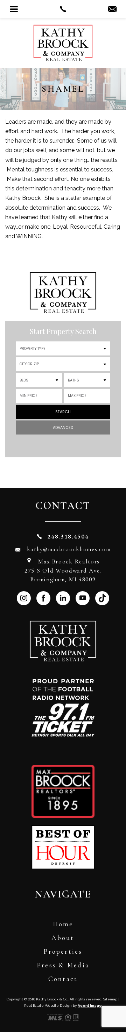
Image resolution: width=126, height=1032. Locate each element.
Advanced (63, 427)
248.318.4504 (68, 536)
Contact (63, 978)
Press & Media (63, 965)
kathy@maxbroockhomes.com (69, 549)
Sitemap (110, 999)
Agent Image (90, 1005)
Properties (62, 951)
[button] (63, 364)
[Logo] (63, 31)
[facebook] (43, 598)
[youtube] (83, 598)
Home (63, 924)
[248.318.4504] (63, 9)
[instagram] (24, 598)
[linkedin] (63, 598)
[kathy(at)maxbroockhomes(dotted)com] (112, 9)
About (62, 937)
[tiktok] (102, 598)
